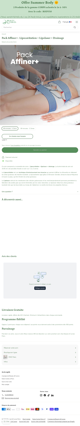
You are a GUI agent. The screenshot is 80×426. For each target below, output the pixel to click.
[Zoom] (77, 122)
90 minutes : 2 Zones (27, 128)
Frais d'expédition (16, 145)
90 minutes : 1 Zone (10, 128)
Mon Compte (26, 419)
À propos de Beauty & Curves (56, 419)
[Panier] (59, 22)
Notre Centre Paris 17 (39, 419)
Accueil (4, 34)
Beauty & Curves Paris (9, 42)
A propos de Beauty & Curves (10, 376)
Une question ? (7, 192)
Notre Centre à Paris (8, 379)
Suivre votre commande (38, 421)
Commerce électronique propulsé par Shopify (61, 421)
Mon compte (5, 384)
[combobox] (40, 27)
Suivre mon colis (7, 382)
